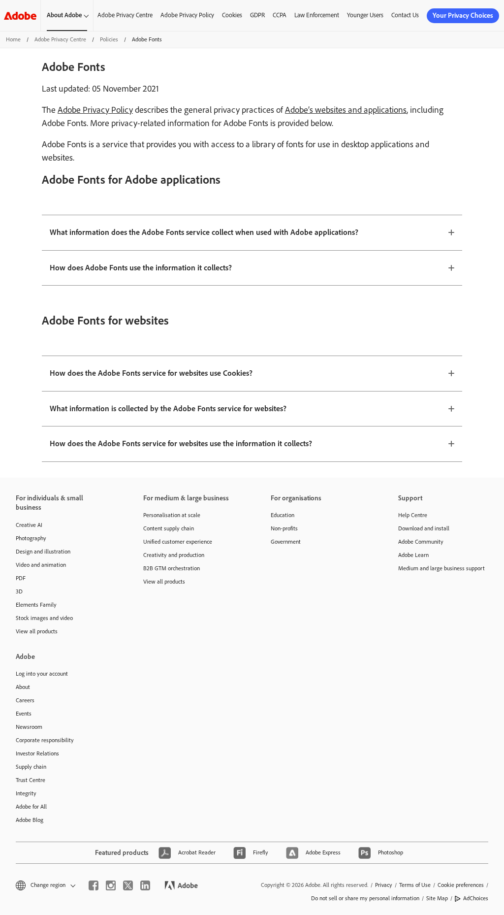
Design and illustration (43, 551)
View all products (37, 631)
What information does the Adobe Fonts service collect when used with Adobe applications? (204, 232)
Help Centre (412, 515)
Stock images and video (44, 618)
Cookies (232, 15)
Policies (109, 39)
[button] (45, 885)
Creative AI (29, 525)
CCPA (279, 15)
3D (19, 591)
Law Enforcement (316, 15)
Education (282, 515)
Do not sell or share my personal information (365, 898)
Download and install (423, 528)
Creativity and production (173, 555)
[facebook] (93, 885)
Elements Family (36, 604)
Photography (31, 538)
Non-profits (284, 528)
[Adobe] (20, 15)
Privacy (383, 885)
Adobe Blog (29, 820)
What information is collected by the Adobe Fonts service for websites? (168, 408)
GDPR (257, 15)
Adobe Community (420, 541)
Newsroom (29, 726)
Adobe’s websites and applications (346, 109)
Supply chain (31, 766)
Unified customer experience (177, 541)
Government (286, 541)
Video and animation (41, 564)
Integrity (26, 793)
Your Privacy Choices (463, 15)
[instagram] (111, 885)
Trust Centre (30, 780)
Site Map (437, 898)
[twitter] (128, 885)
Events (24, 713)
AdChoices (475, 898)
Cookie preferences (461, 885)
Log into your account (42, 673)
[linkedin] (145, 885)
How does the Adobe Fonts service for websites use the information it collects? (181, 443)
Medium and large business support (441, 568)
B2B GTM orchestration (171, 568)
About (23, 687)
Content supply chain (168, 528)
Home (13, 39)
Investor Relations (37, 753)
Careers (25, 700)
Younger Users (365, 15)
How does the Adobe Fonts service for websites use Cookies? (151, 373)
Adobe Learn (413, 555)
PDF (21, 578)
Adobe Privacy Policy (187, 15)
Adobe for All (31, 806)
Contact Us (405, 15)
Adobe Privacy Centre (125, 15)
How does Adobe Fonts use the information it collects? (141, 267)
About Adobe (64, 15)
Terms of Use (415, 885)
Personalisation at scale (171, 515)
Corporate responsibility (45, 740)
